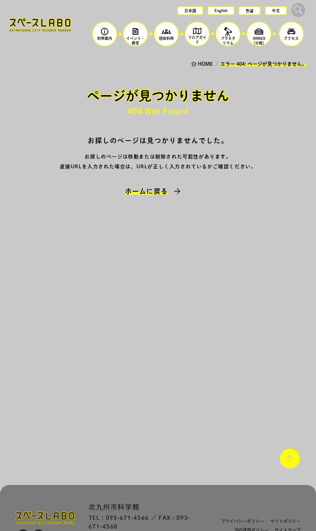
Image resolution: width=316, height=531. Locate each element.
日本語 (190, 11)
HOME (205, 63)
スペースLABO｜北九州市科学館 (40, 24)
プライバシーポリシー (242, 521)
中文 (276, 11)
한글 (250, 11)
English (220, 11)
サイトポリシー (285, 521)
